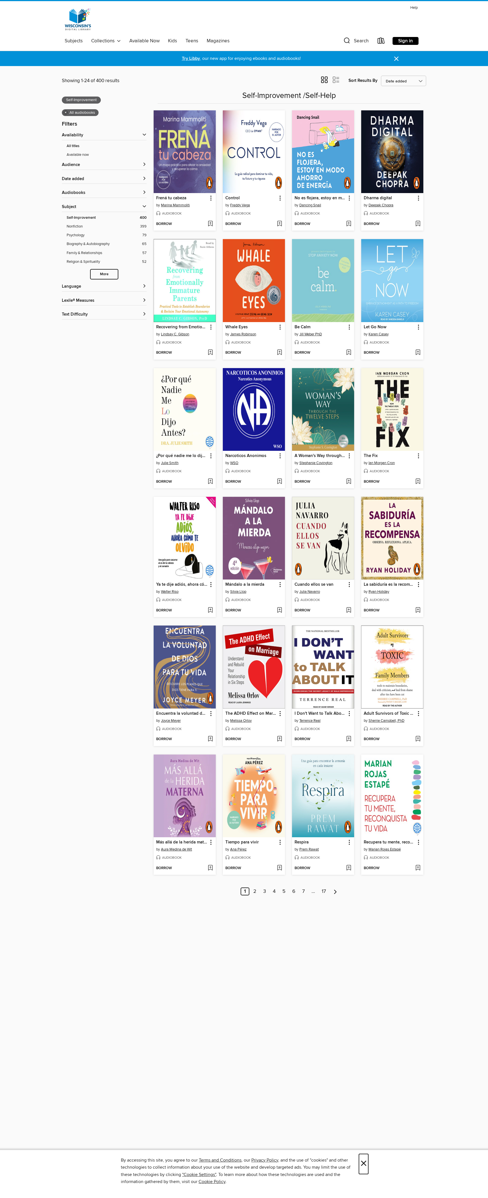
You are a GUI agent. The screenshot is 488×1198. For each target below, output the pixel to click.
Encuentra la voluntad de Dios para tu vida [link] (182, 713)
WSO (234, 463)
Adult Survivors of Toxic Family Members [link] (389, 713)
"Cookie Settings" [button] (199, 1174)
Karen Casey (379, 334)
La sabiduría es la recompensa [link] (389, 584)
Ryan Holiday (379, 591)
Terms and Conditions (220, 1160)
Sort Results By (363, 80)
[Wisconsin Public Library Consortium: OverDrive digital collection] (77, 19)
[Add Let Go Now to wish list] (417, 353)
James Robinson (243, 334)
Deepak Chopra (381, 205)
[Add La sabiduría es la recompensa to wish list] (417, 610)
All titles (73, 146)
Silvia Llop (238, 591)
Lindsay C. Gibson (175, 334)
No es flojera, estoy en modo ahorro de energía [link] (320, 198)
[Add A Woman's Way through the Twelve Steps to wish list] (348, 482)
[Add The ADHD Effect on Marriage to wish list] (279, 739)
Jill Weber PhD (310, 334)
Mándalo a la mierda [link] (244, 584)
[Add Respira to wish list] (348, 868)
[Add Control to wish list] (279, 224)
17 (324, 891)
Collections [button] (104, 41)
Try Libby (191, 59)
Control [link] (232, 198)
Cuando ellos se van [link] (314, 584)
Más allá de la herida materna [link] (182, 842)
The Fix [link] (371, 455)
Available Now (144, 41)
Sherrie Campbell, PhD (386, 720)
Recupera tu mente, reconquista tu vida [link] (389, 842)
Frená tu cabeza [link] (171, 198)
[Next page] (335, 891)
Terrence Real (310, 720)
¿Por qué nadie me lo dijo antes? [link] (182, 455)
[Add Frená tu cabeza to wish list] (210, 224)
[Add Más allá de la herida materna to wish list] (210, 868)
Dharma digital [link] (378, 198)
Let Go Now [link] (375, 327)
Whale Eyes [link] (236, 327)
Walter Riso (169, 591)
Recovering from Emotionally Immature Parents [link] (182, 327)
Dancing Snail (310, 205)
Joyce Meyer (171, 720)
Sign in (405, 41)
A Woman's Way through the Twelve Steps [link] (320, 455)
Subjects (74, 41)
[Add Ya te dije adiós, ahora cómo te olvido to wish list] (210, 610)
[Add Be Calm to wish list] (348, 353)
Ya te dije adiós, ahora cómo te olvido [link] (182, 584)
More (104, 274)
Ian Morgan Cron (382, 463)
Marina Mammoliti (175, 205)
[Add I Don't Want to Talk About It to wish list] (348, 739)
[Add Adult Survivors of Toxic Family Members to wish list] (417, 739)
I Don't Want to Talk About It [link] (320, 713)
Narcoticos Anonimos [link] (245, 455)
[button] (355, 41)
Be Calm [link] (302, 327)
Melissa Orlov (241, 720)
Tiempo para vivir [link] (242, 842)
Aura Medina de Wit (176, 849)
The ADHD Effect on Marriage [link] (251, 713)
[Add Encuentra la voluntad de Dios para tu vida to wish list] (210, 739)
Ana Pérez (238, 849)
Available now (78, 154)
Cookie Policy (212, 1181)
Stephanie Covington (315, 463)
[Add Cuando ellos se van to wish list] (348, 610)
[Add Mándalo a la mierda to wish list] (279, 610)
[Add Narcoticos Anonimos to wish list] (279, 482)
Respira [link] (302, 842)
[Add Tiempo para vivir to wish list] (279, 868)
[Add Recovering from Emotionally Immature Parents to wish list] (210, 353)
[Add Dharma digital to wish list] (417, 224)
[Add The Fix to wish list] (417, 482)
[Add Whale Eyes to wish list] (279, 353)
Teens (192, 41)
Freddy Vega (240, 205)
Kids (172, 41)
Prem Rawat (309, 849)
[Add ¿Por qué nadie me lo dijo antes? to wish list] (210, 482)
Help (414, 8)
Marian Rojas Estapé (385, 849)
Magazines (218, 41)
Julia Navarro (309, 591)
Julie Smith (169, 463)
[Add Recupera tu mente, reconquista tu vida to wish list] (417, 868)
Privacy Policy (264, 1160)
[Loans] (381, 41)
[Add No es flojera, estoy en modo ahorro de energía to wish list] (348, 224)
